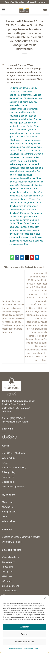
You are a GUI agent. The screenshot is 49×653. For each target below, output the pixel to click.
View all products (10, 557)
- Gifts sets (7, 581)
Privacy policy (9, 472)
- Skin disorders (9, 591)
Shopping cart (9, 512)
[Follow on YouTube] (14, 437)
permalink (40, 267)
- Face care (7, 567)
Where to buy (8, 458)
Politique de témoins (15, 648)
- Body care (7, 571)
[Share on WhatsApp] (12, 257)
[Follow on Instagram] (9, 437)
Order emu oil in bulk (12, 542)
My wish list (7, 507)
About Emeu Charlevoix (13, 453)
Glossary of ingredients (13, 486)
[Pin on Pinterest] (32, 257)
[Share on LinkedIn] (37, 257)
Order (4, 516)
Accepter (24, 627)
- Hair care (7, 576)
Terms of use (8, 477)
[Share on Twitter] (22, 257)
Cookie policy (8, 482)
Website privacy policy (31, 648)
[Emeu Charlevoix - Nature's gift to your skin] (24, 9)
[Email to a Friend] (27, 257)
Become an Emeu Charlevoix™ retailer (21, 537)
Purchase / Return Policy (14, 467)
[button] (45, 598)
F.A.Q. (5, 463)
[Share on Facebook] (17, 257)
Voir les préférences (24, 642)
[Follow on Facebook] (4, 437)
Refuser (24, 634)
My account (7, 502)
